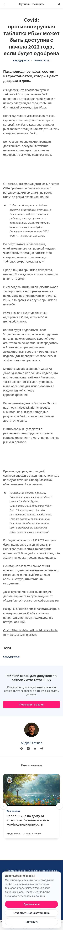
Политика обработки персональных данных (32, 870)
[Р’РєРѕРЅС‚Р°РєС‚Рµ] (28, 748)
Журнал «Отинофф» (31, 4)
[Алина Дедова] (9, 780)
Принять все (31, 904)
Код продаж (13, 810)
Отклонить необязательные (31, 913)
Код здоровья (21, 60)
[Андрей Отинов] (31, 730)
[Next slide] (59, 806)
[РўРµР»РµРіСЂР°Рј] (41, 748)
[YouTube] (35, 748)
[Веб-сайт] (21, 748)
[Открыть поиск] (59, 4)
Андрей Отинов (31, 743)
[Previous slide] (3, 806)
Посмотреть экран (31, 704)
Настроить (31, 921)
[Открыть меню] (4, 4)
